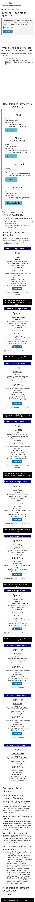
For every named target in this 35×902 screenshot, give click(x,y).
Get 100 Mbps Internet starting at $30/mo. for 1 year (17, 358)
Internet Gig (17, 544)
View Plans (11, 130)
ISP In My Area (5, 9)
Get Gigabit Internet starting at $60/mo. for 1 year (17, 585)
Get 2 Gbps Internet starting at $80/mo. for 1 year (17, 640)
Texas (13, 9)
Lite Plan (17, 653)
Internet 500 (17, 430)
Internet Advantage (17, 317)
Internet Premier (17, 490)
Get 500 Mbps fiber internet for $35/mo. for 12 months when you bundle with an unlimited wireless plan (17, 475)
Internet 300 (17, 257)
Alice (17, 9)
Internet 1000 (17, 371)
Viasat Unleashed (17, 753)
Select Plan (17, 703)
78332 (9, 894)
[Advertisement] (17, 39)
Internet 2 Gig (17, 599)
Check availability (13, 203)
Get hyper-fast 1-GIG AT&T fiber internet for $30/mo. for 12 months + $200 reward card (17, 416)
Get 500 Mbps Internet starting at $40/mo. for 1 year (17, 530)
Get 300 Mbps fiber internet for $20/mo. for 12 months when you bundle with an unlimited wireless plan (17, 302)
